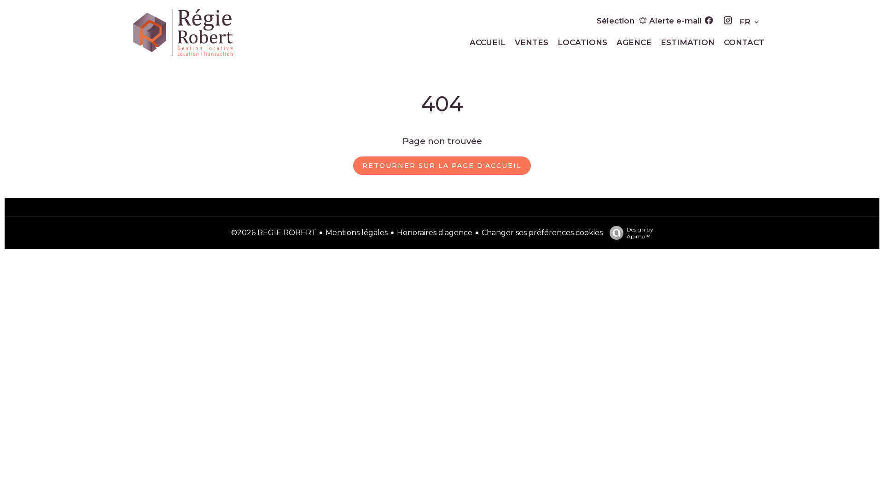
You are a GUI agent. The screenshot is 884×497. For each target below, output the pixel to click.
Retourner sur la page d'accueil (442, 166)
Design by (640, 233)
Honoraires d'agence (434, 232)
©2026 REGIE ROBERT (273, 232)
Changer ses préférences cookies (542, 232)
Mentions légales (357, 232)
